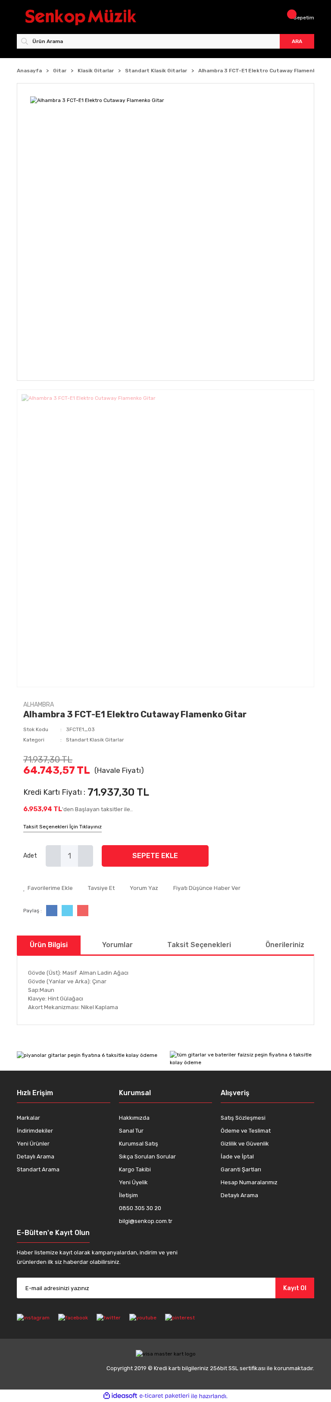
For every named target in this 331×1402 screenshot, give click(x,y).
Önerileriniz (284, 945)
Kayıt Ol (294, 1288)
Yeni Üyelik (133, 1182)
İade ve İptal (237, 1156)
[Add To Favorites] (48, 888)
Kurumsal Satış (138, 1143)
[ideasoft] (120, 1396)
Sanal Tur (131, 1130)
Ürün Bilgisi (49, 945)
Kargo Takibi (135, 1169)
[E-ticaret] (164, 1396)
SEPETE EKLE (155, 856)
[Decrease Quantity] (53, 856)
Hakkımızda (134, 1118)
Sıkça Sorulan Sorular (147, 1156)
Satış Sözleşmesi (243, 1118)
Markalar (28, 1118)
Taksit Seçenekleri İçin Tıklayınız (62, 827)
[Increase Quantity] (85, 856)
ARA (297, 41)
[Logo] (93, 17)
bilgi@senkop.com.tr (145, 1221)
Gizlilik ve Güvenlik (245, 1143)
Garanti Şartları (241, 1169)
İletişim (128, 1195)
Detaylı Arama (35, 1156)
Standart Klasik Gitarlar (95, 740)
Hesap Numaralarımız (249, 1182)
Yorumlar (117, 945)
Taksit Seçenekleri (199, 945)
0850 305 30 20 (140, 1208)
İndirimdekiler (35, 1130)
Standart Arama (38, 1169)
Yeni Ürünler (33, 1143)
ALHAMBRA (38, 704)
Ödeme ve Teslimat (246, 1130)
